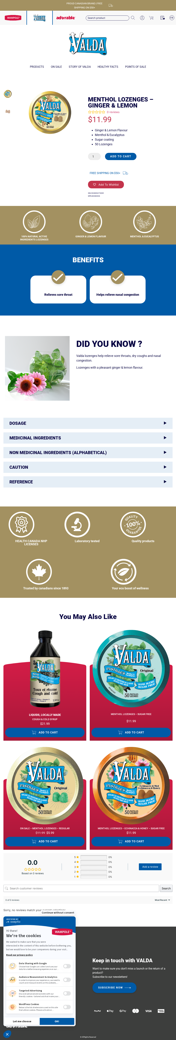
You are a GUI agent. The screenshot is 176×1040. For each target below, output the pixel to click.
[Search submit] (133, 18)
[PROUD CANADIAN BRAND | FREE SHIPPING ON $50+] (111, 5)
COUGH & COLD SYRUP (44, 719)
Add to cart (120, 156)
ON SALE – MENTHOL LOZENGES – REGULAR (45, 828)
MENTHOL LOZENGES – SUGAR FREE (131, 714)
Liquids (34, 715)
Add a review (150, 866)
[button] (45, 732)
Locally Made (51, 715)
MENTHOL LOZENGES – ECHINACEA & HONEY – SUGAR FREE (131, 828)
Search (166, 888)
